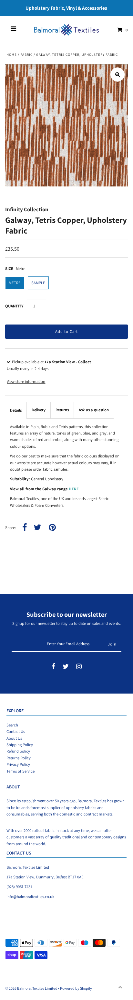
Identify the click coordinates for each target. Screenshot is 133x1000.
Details (16, 410)
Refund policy (18, 751)
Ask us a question (94, 410)
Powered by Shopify (76, 988)
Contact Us (15, 731)
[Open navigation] (13, 30)
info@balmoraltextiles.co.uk (30, 896)
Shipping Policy (19, 744)
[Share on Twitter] (37, 528)
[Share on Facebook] (24, 528)
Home (11, 54)
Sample (38, 282)
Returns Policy (18, 758)
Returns (62, 410)
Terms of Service (20, 771)
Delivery (39, 410)
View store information (26, 381)
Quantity (14, 306)
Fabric (26, 54)
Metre (15, 282)
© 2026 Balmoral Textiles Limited (31, 988)
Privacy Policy (18, 764)
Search (12, 725)
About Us (14, 738)
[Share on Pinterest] (52, 528)
